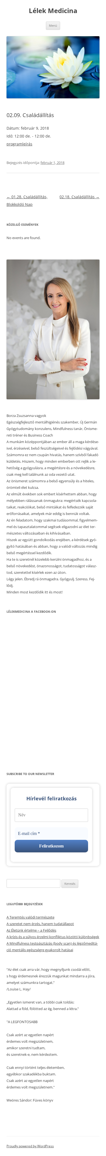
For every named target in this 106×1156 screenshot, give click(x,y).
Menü (53, 25)
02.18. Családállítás (79, 196)
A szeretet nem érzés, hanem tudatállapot (40, 923)
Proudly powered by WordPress (30, 1146)
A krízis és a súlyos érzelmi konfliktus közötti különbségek (53, 936)
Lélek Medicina (53, 11)
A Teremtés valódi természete (30, 917)
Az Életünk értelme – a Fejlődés (31, 930)
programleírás (19, 144)
